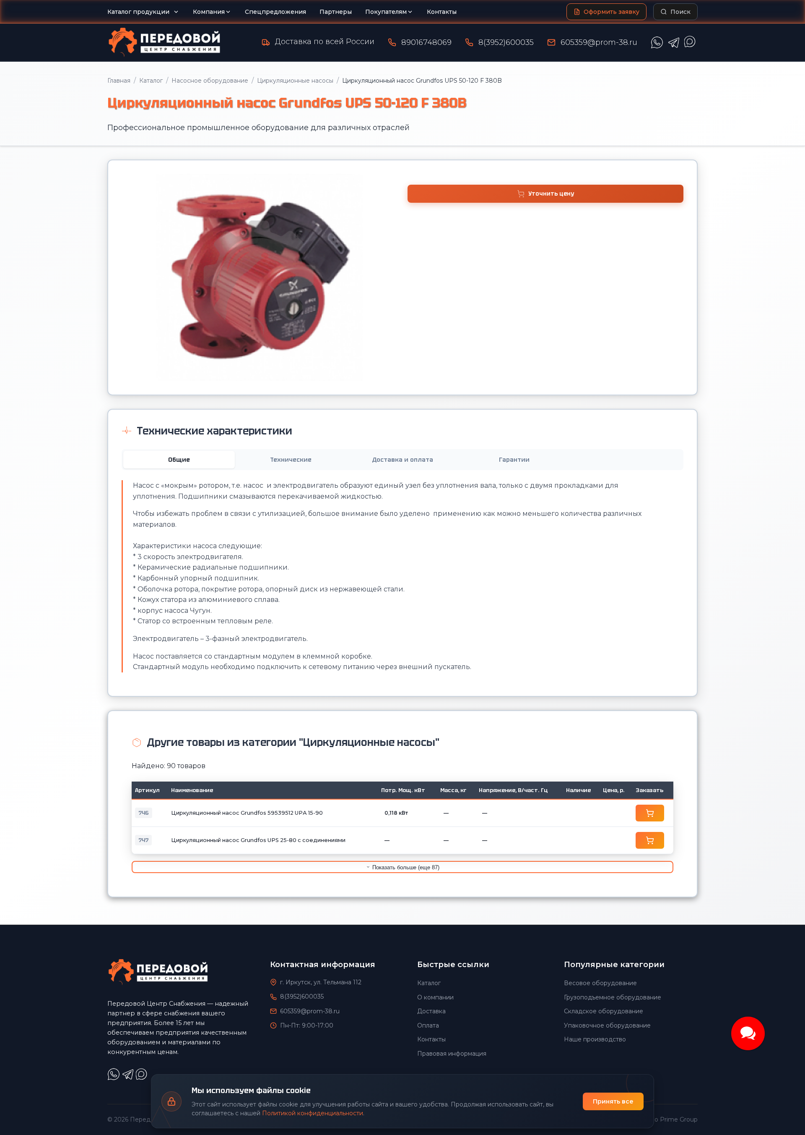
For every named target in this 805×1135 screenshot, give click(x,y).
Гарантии (514, 459)
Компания (209, 12)
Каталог (151, 80)
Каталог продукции (138, 12)
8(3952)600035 (506, 42)
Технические (291, 459)
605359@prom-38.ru (599, 42)
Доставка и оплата (402, 459)
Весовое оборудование (600, 983)
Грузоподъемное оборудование (612, 997)
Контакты (442, 12)
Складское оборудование (603, 1011)
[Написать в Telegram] (673, 42)
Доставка (431, 1011)
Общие (179, 459)
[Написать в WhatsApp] (657, 42)
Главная (118, 80)
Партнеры (335, 12)
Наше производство (595, 1039)
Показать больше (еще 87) (405, 867)
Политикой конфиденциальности (312, 1113)
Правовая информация (451, 1053)
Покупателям (386, 12)
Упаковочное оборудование (607, 1025)
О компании (435, 997)
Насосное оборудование (209, 80)
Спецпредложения (275, 12)
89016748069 (426, 42)
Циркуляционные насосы (295, 80)
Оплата (428, 1025)
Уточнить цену (551, 193)
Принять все (613, 1101)
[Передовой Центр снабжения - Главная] (164, 42)
